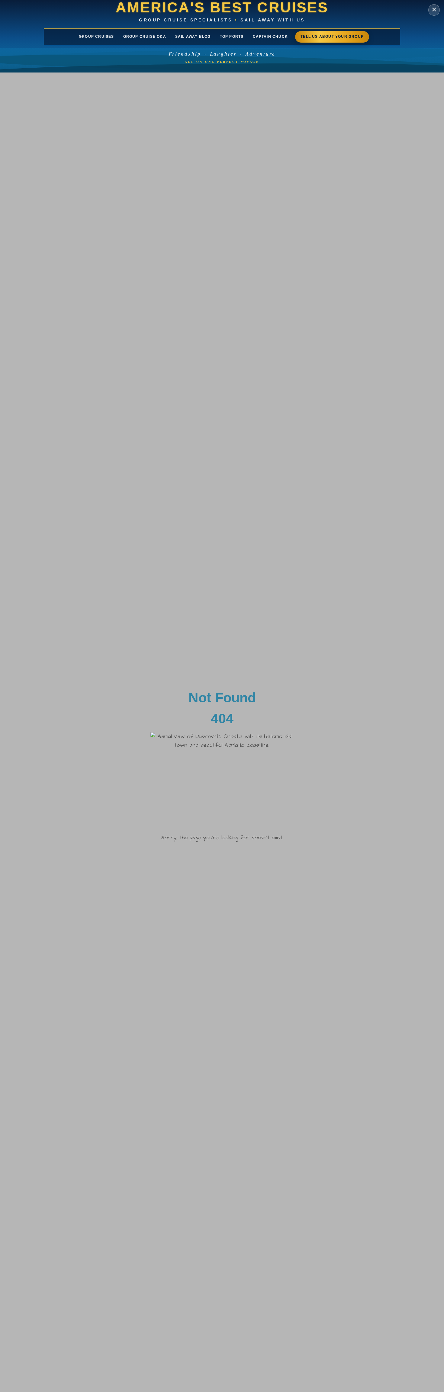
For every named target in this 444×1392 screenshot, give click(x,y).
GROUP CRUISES (96, 36)
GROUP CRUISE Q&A (144, 36)
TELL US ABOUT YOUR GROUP (332, 36)
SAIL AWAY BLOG (193, 36)
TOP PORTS (232, 36)
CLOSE (434, 10)
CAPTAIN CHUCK (270, 36)
